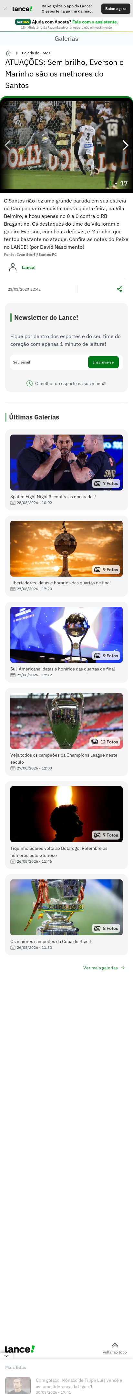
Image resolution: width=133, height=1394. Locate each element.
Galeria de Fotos (36, 52)
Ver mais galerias (100, 968)
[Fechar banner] (5, 8)
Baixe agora (116, 8)
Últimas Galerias (34, 417)
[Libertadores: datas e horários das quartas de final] (66, 556)
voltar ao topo (115, 1352)
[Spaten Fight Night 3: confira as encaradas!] (66, 469)
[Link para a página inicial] (8, 53)
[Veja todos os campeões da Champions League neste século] (66, 732)
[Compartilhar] (119, 289)
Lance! (29, 267)
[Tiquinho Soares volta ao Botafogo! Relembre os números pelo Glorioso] (66, 825)
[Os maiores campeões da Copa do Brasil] (66, 914)
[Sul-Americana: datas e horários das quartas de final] (66, 642)
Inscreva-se (103, 362)
